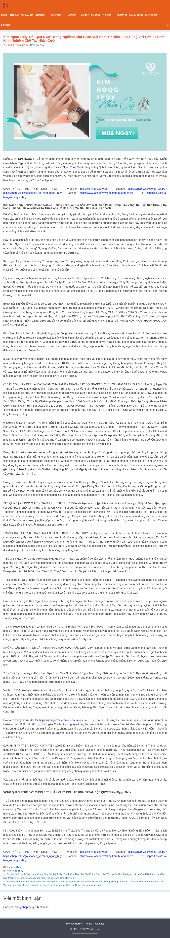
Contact (99, 923)
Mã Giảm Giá (27, 15)
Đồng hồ (5, 25)
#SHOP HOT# (56, 15)
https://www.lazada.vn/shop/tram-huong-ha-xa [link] (106, 192)
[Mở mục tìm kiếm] (167, 25)
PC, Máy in (122, 15)
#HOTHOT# (40, 15)
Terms (88, 923)
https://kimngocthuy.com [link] (94, 188)
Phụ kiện (107, 15)
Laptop (85, 15)
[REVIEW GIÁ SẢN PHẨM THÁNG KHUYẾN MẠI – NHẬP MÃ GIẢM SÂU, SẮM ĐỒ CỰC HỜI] (6, 5)
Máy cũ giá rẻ (136, 15)
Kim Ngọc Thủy (67, 167)
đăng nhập (21, 907)
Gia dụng (95, 15)
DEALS (4, 15)
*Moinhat (14, 15)
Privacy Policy (74, 923)
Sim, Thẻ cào (151, 15)
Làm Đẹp (72, 15)
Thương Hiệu (14, 867)
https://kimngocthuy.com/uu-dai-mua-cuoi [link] (63, 720)
